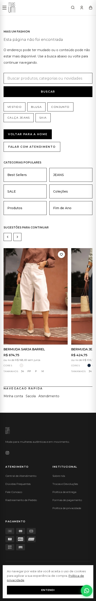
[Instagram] (7, 453)
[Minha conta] (81, 7)
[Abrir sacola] (90, 7)
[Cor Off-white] (21, 365)
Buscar (48, 91)
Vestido (14, 106)
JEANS (58, 175)
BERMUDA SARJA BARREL (24, 349)
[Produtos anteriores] (8, 237)
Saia (43, 117)
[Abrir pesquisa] (72, 7)
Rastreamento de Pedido (21, 500)
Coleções (60, 191)
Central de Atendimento (20, 475)
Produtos (14, 208)
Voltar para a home (27, 134)
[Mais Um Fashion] (11, 7)
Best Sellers (17, 175)
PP (29, 371)
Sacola (31, 396)
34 (22, 371)
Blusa (36, 106)
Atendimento (48, 396)
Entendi (47, 590)
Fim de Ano (62, 208)
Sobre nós (58, 475)
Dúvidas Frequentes (18, 484)
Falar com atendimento (32, 146)
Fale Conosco (13, 492)
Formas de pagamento (67, 500)
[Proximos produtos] (17, 237)
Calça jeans (18, 117)
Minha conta (13, 396)
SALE (11, 191)
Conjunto (60, 106)
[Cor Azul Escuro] (89, 365)
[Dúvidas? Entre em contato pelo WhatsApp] (86, 591)
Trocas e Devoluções (65, 484)
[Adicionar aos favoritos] (61, 254)
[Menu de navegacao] (4, 7)
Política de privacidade (66, 508)
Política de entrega (64, 492)
